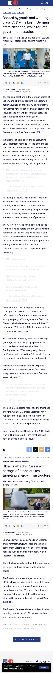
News (14, 13)
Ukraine (25, 461)
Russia (18, 461)
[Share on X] (14, 83)
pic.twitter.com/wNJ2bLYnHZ (16, 290)
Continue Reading (26, 639)
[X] (40, 662)
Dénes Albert (10, 89)
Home (5, 9)
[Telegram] (48, 662)
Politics (20, 13)
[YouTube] (45, 662)
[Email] (18, 83)
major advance (10, 104)
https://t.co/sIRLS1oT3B (15, 181)
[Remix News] (13, 3)
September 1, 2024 (16, 190)
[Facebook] (37, 662)
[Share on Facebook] (9, 83)
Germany (7, 13)
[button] (44, 667)
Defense (6, 461)
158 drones (18, 555)
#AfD (42, 388)
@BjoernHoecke (36, 174)
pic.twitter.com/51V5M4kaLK (16, 395)
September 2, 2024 (16, 300)
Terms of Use (17, 669)
